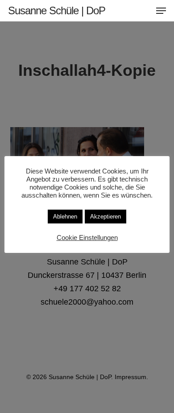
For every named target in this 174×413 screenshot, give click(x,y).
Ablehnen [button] (65, 216)
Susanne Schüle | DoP (56, 10)
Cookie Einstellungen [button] (87, 237)
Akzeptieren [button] (105, 216)
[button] (161, 10)
